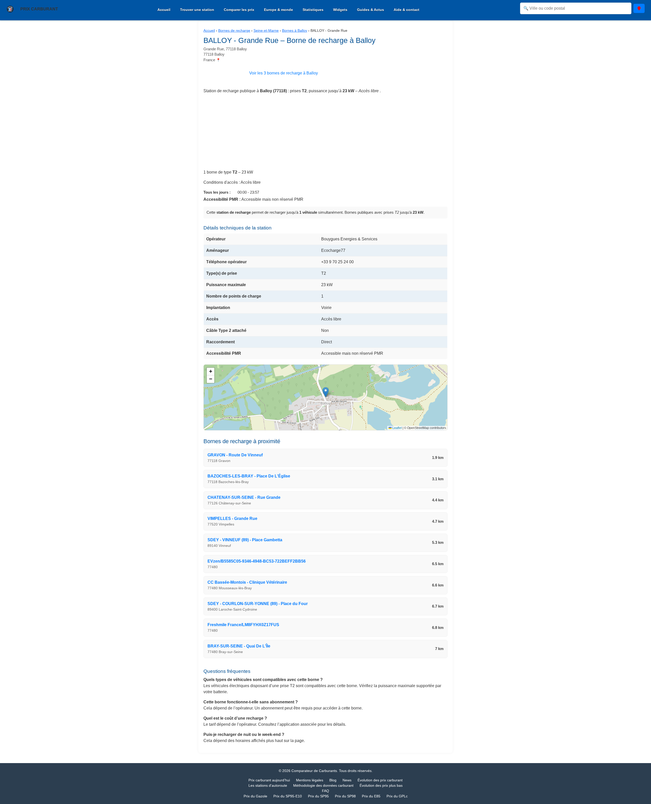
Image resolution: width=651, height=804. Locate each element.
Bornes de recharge (234, 30)
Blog (332, 780)
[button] (325, 392)
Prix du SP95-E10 (287, 796)
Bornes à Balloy (294, 30)
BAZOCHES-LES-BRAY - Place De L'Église (249, 476)
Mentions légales (309, 780)
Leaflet (397, 428)
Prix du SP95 (318, 796)
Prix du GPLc (397, 796)
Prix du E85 (371, 796)
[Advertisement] (325, 133)
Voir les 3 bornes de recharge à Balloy (283, 73)
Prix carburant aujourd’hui (269, 780)
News (347, 780)
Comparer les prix (239, 10)
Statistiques (313, 10)
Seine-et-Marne (266, 30)
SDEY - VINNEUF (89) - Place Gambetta (245, 540)
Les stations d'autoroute (267, 785)
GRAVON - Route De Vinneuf (235, 455)
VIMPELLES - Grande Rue (232, 518)
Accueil (163, 10)
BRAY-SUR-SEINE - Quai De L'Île (239, 646)
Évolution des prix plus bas (381, 785)
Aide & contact (406, 10)
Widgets (340, 10)
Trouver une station (197, 10)
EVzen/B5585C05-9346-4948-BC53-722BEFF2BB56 (257, 561)
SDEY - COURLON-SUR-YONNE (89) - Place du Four (258, 603)
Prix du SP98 (345, 796)
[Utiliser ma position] (639, 8)
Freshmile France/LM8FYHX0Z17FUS (243, 625)
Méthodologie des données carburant (323, 785)
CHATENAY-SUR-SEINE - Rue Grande (244, 497)
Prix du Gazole (255, 796)
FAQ (325, 791)
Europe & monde (278, 10)
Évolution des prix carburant (380, 780)
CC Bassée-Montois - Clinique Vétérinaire (247, 582)
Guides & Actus (370, 10)
